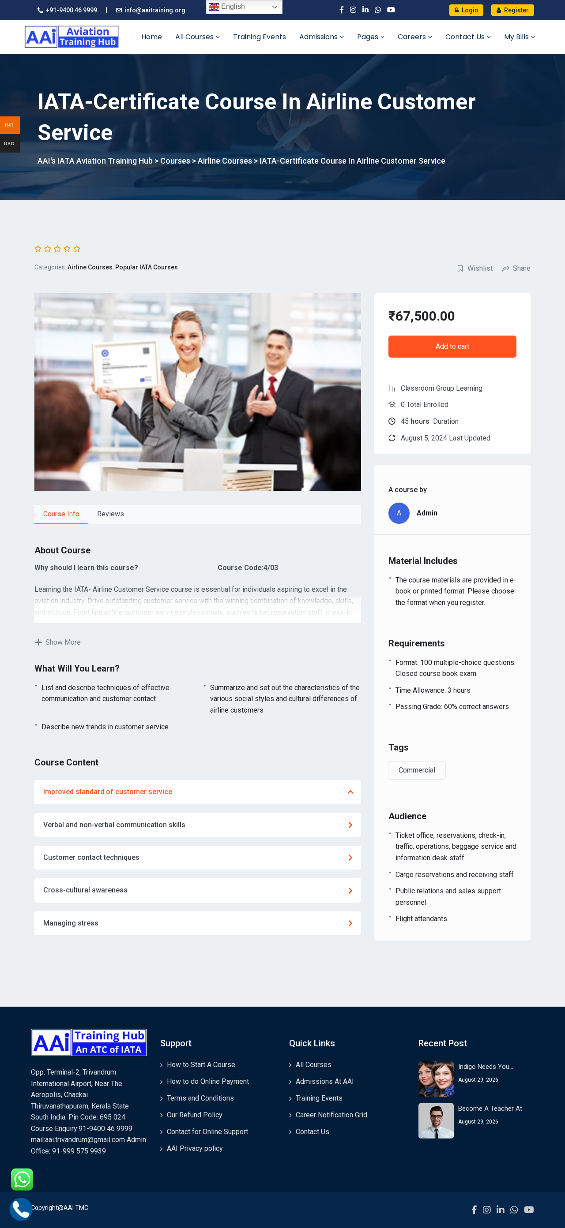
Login (469, 10)
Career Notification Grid (331, 1115)
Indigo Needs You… (485, 1067)
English (232, 6)
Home (151, 37)
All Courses (195, 37)
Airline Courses (90, 267)
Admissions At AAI (325, 1081)
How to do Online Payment (208, 1081)
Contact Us (465, 37)
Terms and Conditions (200, 1098)
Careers (413, 37)
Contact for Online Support (207, 1131)
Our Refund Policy (194, 1115)
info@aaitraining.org (154, 10)
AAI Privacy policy (195, 1148)
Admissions (319, 37)
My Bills (517, 37)
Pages (368, 37)
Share (522, 268)
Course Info (61, 514)
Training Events (259, 37)
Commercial (417, 770)
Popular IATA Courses (146, 267)
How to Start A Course (201, 1064)
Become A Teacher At (490, 1108)
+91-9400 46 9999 (71, 10)
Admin (427, 513)
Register (516, 10)
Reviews (110, 514)
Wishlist (480, 268)
